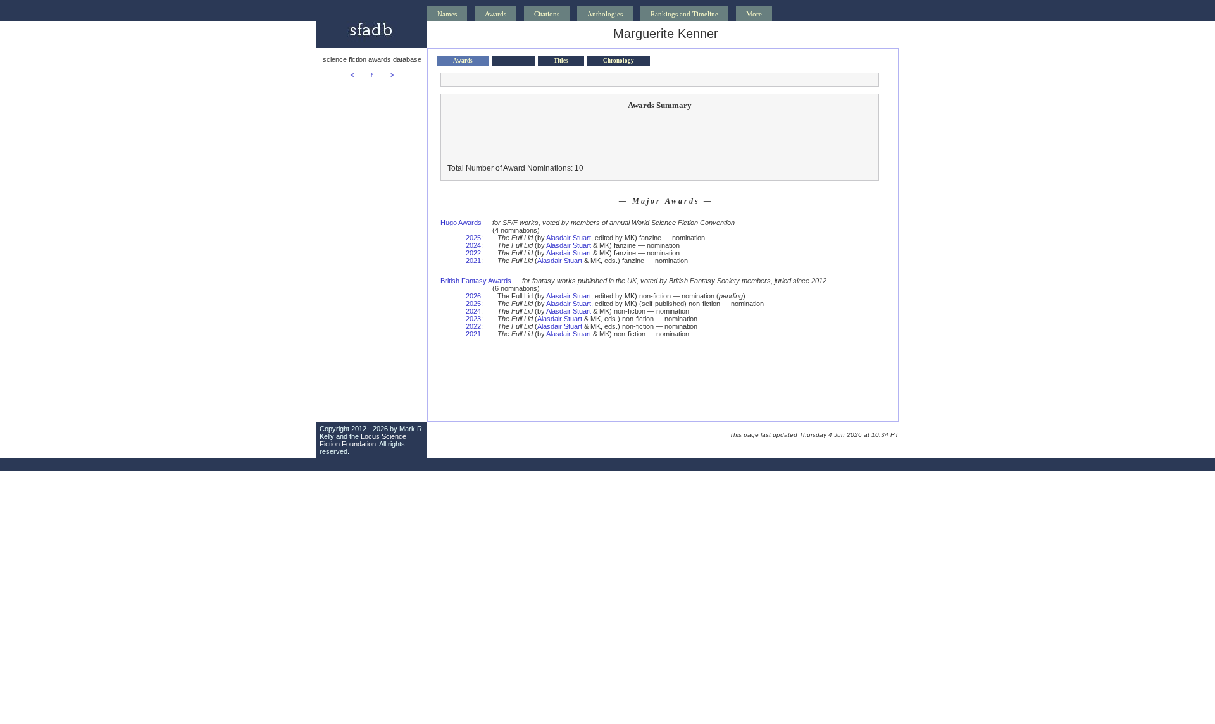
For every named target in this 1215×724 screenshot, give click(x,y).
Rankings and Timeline (684, 14)
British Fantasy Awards (475, 281)
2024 (473, 245)
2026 (473, 296)
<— (355, 74)
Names (447, 14)
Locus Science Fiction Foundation (363, 440)
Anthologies (605, 14)
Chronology (618, 61)
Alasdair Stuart (568, 238)
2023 (473, 318)
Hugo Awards (461, 222)
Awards (495, 14)
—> (388, 74)
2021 (473, 260)
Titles (561, 61)
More (754, 14)
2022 (473, 253)
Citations (546, 14)
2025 (473, 238)
